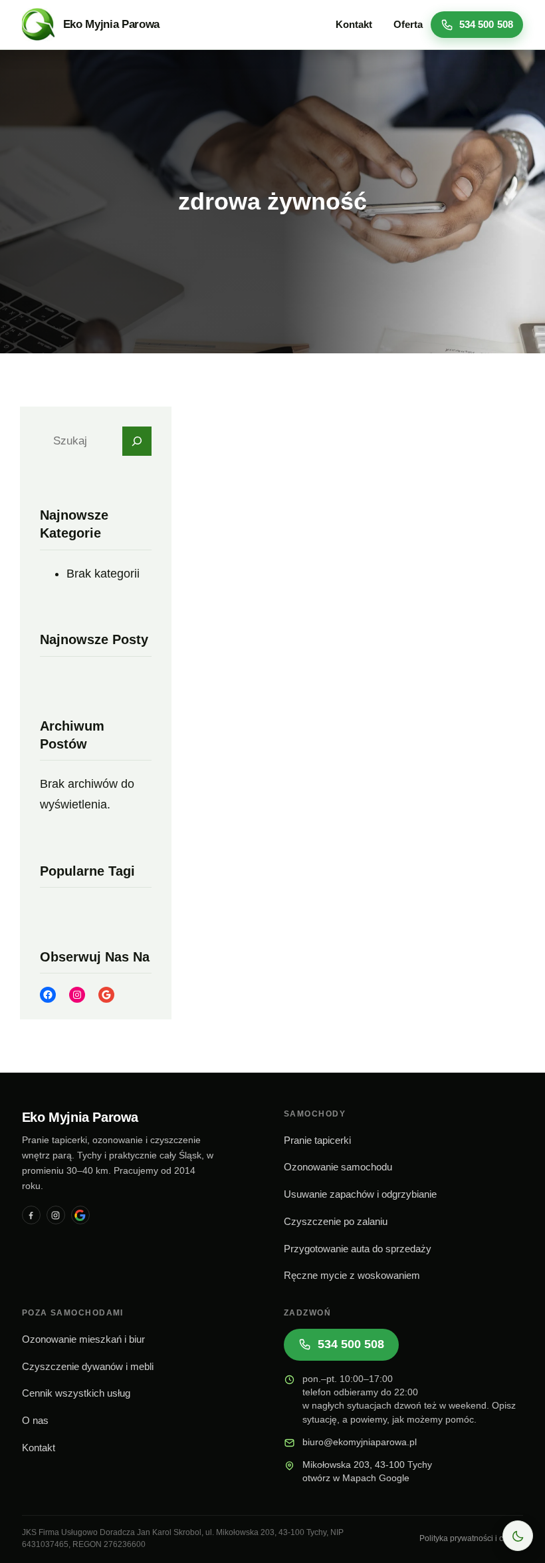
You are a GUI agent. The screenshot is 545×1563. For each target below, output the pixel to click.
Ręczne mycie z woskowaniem (352, 1275)
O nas (35, 1420)
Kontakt (38, 1448)
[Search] (137, 441)
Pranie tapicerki (317, 1140)
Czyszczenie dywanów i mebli (88, 1366)
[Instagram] (56, 1215)
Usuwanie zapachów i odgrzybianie (360, 1194)
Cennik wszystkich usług (76, 1393)
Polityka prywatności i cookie (471, 1538)
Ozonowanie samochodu (338, 1167)
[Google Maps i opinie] (80, 1215)
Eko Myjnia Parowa (111, 24)
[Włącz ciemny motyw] (517, 1535)
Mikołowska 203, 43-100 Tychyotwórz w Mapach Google (367, 1471)
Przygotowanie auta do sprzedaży (357, 1249)
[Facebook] (31, 1215)
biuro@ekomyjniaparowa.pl (359, 1442)
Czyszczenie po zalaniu (335, 1221)
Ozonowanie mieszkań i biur (83, 1339)
